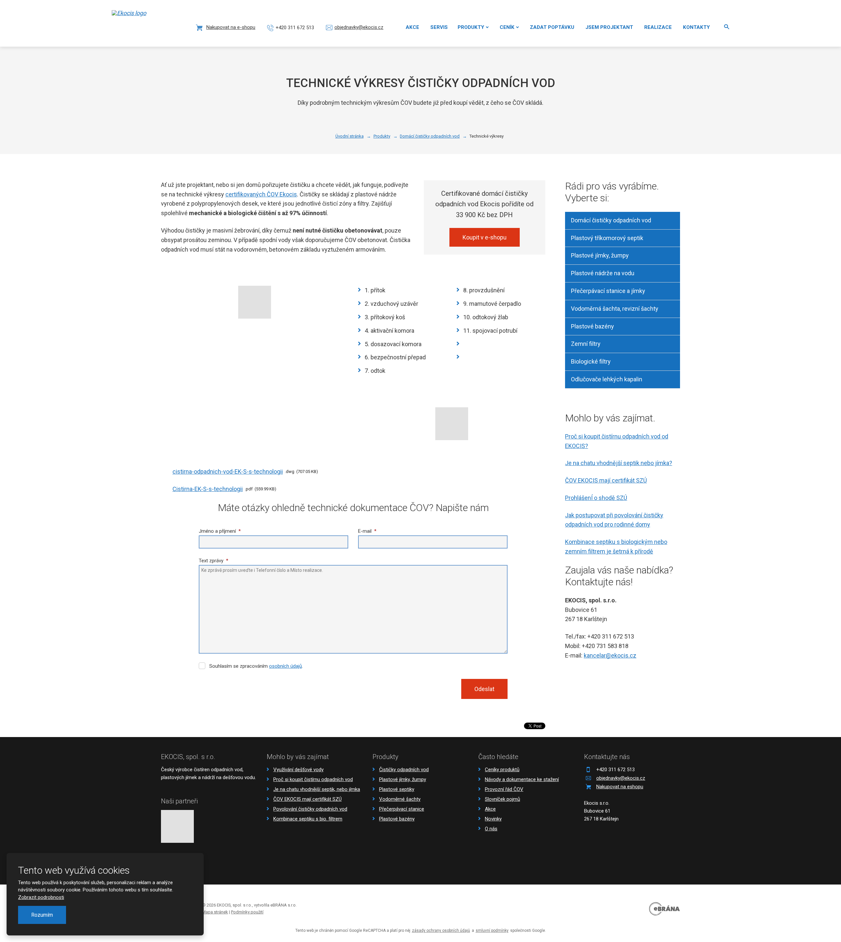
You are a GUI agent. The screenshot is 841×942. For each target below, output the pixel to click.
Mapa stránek (215, 911)
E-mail (367, 531)
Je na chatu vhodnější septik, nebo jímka (316, 789)
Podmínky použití (247, 911)
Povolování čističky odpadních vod (310, 809)
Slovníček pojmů (502, 799)
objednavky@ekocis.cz (620, 778)
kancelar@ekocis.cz (610, 655)
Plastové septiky (396, 789)
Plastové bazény (592, 326)
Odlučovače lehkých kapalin (606, 379)
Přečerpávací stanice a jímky (608, 290)
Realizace (658, 27)
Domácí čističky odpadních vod (611, 220)
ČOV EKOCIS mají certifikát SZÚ (606, 480)
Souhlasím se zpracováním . (256, 666)
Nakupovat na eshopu (619, 787)
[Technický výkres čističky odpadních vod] (254, 302)
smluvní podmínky (492, 930)
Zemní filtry (586, 343)
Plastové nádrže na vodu (602, 273)
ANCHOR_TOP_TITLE (825, 908)
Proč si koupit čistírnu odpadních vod (313, 779)
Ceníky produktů (502, 770)
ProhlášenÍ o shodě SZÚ (596, 497)
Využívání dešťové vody (298, 770)
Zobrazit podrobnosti (41, 897)
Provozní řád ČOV (504, 789)
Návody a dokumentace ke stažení (522, 779)
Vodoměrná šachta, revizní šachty (614, 308)
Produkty (471, 27)
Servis (439, 27)
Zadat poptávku (552, 27)
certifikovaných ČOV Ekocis (261, 194)
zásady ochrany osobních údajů (441, 930)
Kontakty (696, 27)
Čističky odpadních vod (404, 770)
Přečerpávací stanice (401, 809)
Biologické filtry (591, 361)
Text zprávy (213, 561)
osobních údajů (285, 666)
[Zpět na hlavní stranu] (136, 22)
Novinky (493, 819)
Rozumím (42, 915)
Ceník (507, 27)
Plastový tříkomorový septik (607, 238)
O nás (491, 829)
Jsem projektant (609, 27)
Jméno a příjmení (220, 531)
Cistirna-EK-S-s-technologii (207, 488)
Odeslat (484, 688)
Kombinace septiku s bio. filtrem (307, 819)
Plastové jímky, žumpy (600, 255)
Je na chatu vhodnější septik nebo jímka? (618, 463)
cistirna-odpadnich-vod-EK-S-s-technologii (227, 471)
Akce (412, 27)
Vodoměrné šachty (399, 799)
